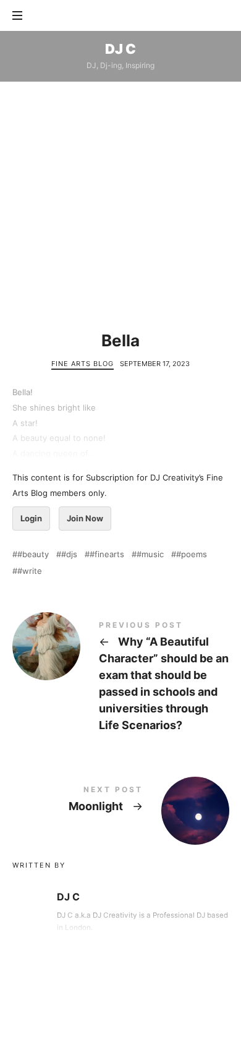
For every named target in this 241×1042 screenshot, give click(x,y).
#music (150, 554)
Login (31, 518)
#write (29, 571)
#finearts (107, 554)
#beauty (33, 554)
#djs (69, 554)
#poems (191, 554)
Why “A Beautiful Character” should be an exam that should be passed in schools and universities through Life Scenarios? (120, 678)
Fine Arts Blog (82, 363)
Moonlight (120, 801)
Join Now (85, 518)
